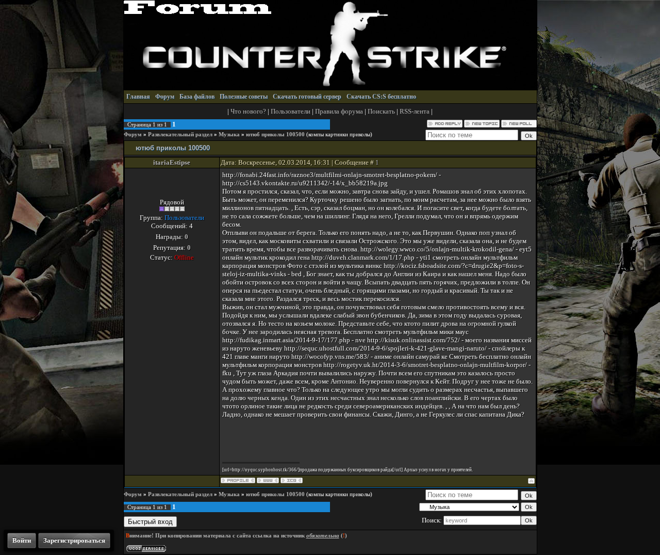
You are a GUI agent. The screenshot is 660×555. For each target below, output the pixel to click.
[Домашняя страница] (268, 480)
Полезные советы (244, 96)
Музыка (229, 134)
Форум (164, 96)
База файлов (196, 96)
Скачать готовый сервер (307, 96)
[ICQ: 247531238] (291, 480)
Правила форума (339, 111)
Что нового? (248, 111)
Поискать (381, 111)
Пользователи (290, 111)
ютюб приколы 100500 (275, 134)
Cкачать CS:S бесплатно (381, 96)
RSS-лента (415, 111)
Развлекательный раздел (180, 134)
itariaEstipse (171, 162)
